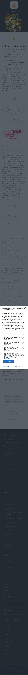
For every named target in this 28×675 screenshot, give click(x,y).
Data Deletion (6, 366)
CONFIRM (8, 361)
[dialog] (14, 337)
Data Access (14, 366)
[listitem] (14, 334)
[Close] (25, 308)
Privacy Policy (22, 366)
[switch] (22, 338)
